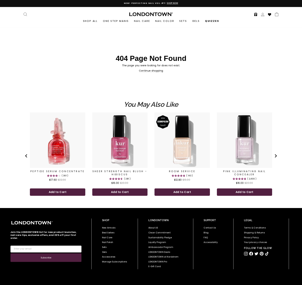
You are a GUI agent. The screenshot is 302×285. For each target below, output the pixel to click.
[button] (254, 14)
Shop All (90, 21)
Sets (183, 21)
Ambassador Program (160, 247)
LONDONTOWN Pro (157, 261)
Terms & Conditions (255, 227)
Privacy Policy (251, 237)
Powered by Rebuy (151, 205)
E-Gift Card (154, 266)
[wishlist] (269, 14)
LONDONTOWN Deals (159, 252)
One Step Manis (116, 21)
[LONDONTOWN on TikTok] (267, 254)
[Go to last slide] (26, 155)
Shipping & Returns (254, 232)
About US (153, 227)
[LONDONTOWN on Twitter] (256, 254)
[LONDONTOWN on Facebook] (251, 254)
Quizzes (212, 21)
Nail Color (164, 21)
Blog (206, 232)
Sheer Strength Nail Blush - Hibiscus (119, 173)
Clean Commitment (159, 232)
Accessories (109, 256)
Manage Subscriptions (114, 261)
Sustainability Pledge (160, 237)
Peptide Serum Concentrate (57, 171)
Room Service (182, 171)
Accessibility (211, 242)
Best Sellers (108, 232)
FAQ (206, 237)
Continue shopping (151, 70)
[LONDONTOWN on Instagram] (246, 254)
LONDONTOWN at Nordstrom (163, 256)
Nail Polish (107, 242)
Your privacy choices (255, 242)
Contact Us (210, 227)
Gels (196, 21)
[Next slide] (275, 155)
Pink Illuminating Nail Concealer (244, 173)
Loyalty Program (157, 242)
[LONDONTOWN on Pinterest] (262, 254)
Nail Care (142, 21)
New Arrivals (109, 227)
